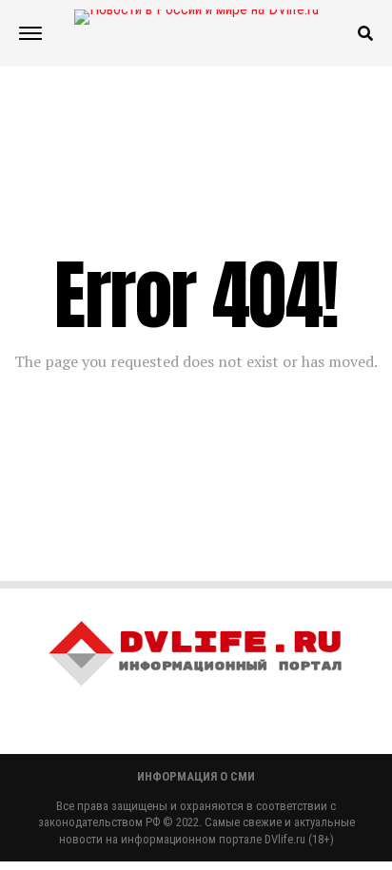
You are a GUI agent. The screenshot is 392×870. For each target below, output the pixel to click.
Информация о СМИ (196, 776)
